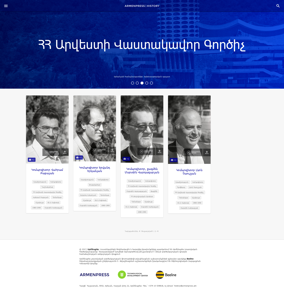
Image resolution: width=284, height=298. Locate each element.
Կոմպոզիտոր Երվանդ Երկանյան (94, 169)
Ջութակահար (94, 185)
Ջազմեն (154, 191)
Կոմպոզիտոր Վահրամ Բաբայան (47, 171)
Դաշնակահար (47, 187)
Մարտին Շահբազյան (53, 208)
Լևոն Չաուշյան (195, 187)
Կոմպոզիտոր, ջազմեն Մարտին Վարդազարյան (142, 170)
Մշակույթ (39, 202)
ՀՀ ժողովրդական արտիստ (142, 196)
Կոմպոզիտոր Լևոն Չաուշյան (189, 171)
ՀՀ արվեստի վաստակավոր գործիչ (142, 45)
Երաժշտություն (40, 182)
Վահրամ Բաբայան (41, 197)
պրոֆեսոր (181, 187)
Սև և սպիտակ (53, 202)
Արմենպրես (93, 249)
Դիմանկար (57, 197)
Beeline (190, 259)
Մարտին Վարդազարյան (137, 191)
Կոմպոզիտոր (55, 182)
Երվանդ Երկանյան (88, 195)
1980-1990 (36, 208)
